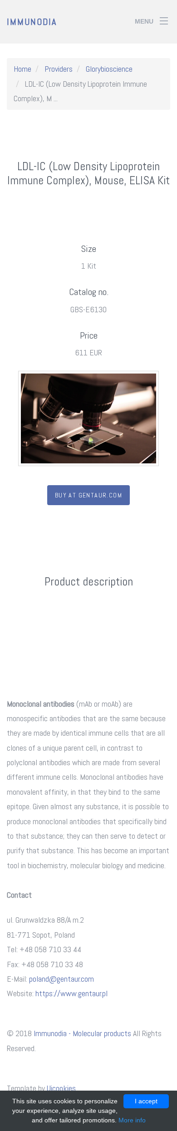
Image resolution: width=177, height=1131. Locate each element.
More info (132, 1120)
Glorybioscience (109, 69)
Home (22, 69)
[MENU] (164, 18)
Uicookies (61, 1088)
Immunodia (32, 22)
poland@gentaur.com (61, 979)
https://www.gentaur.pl (71, 993)
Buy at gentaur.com (88, 495)
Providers (58, 69)
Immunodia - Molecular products (82, 1033)
